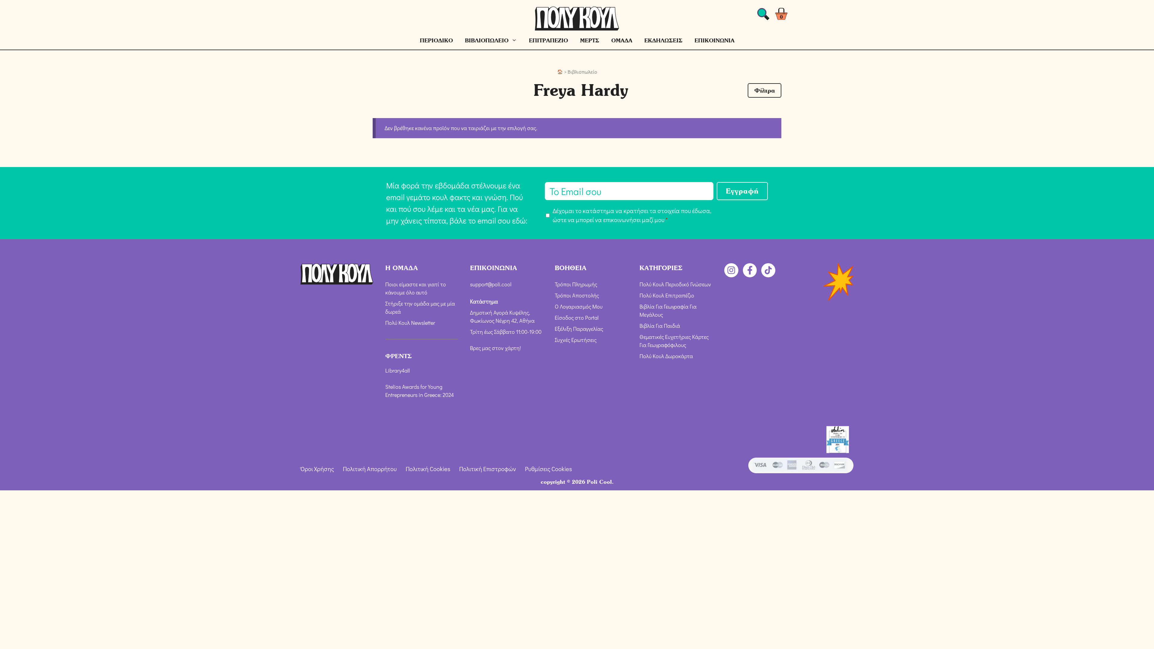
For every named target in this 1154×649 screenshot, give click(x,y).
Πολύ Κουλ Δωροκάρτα (666, 356)
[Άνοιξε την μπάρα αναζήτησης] (763, 16)
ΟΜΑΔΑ (621, 40)
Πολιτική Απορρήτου (370, 469)
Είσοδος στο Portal (577, 317)
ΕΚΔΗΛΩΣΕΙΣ (663, 40)
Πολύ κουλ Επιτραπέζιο (667, 295)
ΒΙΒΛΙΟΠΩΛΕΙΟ (486, 40)
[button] (764, 90)
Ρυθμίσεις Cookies (548, 469)
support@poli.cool (490, 284)
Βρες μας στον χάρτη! (495, 348)
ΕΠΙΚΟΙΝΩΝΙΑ (714, 40)
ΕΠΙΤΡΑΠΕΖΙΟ (548, 40)
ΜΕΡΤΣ (589, 40)
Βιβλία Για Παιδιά (660, 325)
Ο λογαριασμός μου (579, 306)
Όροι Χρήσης (317, 469)
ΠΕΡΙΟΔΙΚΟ (436, 40)
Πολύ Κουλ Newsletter (410, 322)
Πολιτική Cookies (428, 469)
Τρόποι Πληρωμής (576, 284)
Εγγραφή (742, 191)
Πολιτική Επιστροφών (487, 469)
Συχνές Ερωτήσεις (576, 339)
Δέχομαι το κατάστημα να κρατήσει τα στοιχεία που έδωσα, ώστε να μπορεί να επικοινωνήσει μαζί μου (632, 215)
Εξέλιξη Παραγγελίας (579, 328)
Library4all (397, 370)
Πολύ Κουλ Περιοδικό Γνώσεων (675, 284)
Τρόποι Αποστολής (577, 295)
